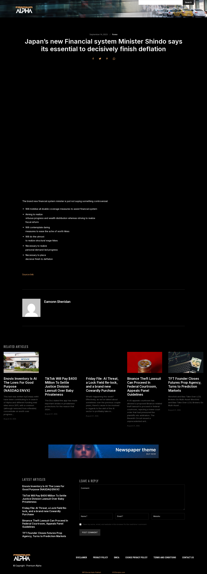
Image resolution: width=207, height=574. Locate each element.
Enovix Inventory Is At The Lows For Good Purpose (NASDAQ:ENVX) (43, 488)
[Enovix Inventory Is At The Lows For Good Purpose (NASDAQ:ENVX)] (21, 362)
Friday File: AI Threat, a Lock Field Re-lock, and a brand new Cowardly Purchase (102, 384)
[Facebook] (93, 59)
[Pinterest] (107, 59)
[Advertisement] (103, 85)
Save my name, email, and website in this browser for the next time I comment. (115, 524)
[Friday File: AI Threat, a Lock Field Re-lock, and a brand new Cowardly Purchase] (103, 362)
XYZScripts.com (118, 572)
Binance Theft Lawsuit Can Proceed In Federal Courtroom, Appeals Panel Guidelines (144, 386)
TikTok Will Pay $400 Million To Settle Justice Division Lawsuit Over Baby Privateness (61, 386)
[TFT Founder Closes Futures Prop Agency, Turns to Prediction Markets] (185, 362)
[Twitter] (100, 59)
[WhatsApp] (114, 59)
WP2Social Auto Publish (91, 572)
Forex (114, 34)
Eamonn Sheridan (57, 302)
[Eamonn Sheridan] (31, 308)
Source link (28, 274)
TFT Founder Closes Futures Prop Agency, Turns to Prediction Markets (184, 384)
